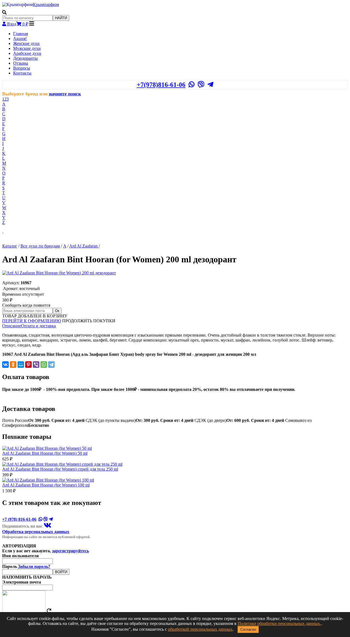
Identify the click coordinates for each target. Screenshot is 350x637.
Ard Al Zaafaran (84, 246)
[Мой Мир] (21, 364)
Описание (11, 325)
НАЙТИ (61, 18)
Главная (20, 33)
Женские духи (26, 43)
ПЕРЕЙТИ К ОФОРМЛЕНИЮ (31, 320)
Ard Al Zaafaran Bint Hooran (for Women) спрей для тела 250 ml (60, 469)
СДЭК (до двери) (239, 420)
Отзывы (20, 63)
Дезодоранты (25, 58)
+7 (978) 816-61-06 (19, 519)
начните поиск (65, 93)
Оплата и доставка (38, 325)
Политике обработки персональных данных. (279, 623)
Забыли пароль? (34, 566)
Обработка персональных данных (35, 531)
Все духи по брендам (40, 246)
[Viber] (36, 364)
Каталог (9, 246)
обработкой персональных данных (200, 629)
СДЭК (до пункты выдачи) (139, 420)
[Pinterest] (28, 364)
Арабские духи (27, 53)
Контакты (22, 73)
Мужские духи (27, 48)
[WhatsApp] (43, 364)
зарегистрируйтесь (70, 550)
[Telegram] (51, 364)
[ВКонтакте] (5, 364)
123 (5, 99)
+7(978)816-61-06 (161, 84)
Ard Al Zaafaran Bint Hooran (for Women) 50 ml (45, 453)
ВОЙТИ (61, 572)
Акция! (20, 38)
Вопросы (21, 68)
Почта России (43, 420)
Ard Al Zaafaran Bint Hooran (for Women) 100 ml (46, 485)
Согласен (248, 629)
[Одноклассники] (13, 364)
